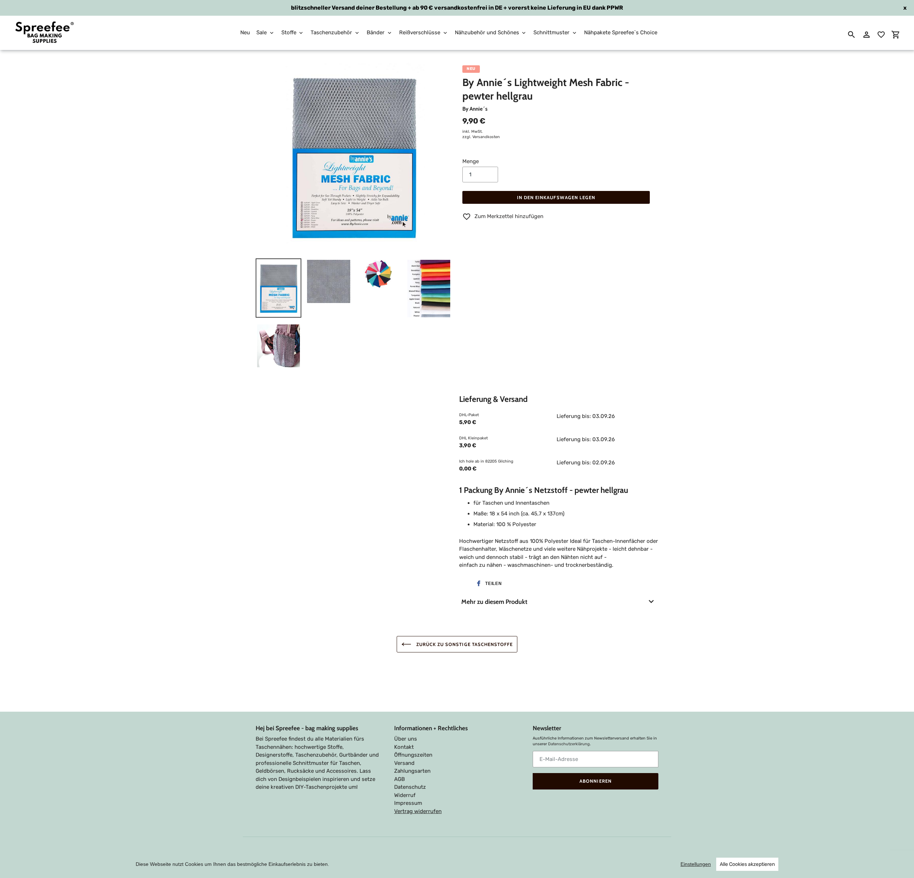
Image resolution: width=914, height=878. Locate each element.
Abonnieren (595, 781)
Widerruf (405, 795)
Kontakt (404, 747)
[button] (487, 583)
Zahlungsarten (412, 771)
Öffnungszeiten (413, 755)
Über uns (405, 739)
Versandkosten (486, 137)
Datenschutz (410, 787)
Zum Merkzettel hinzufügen (508, 216)
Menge (470, 161)
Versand (404, 763)
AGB (399, 779)
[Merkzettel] (881, 35)
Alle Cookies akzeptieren (747, 864)
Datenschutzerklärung (569, 744)
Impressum (408, 803)
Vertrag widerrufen (418, 811)
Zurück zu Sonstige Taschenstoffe (464, 644)
